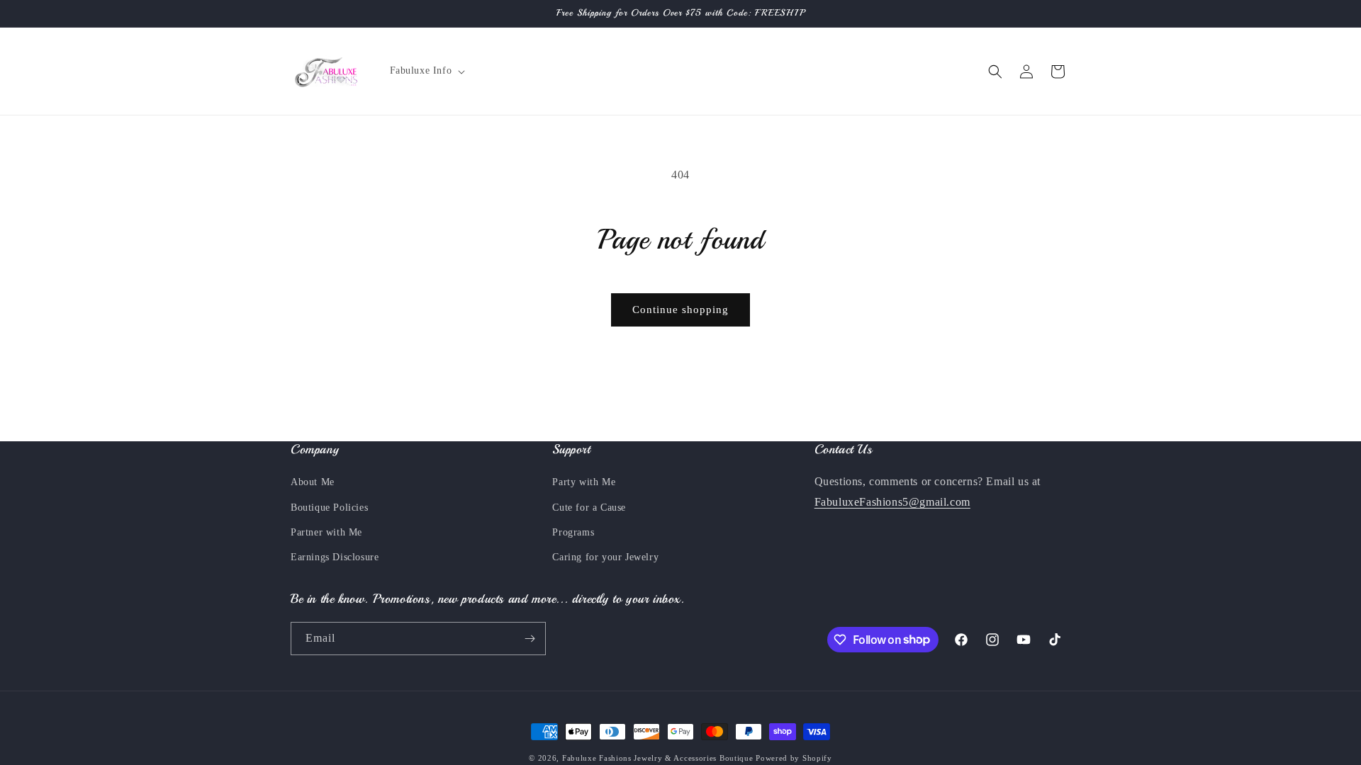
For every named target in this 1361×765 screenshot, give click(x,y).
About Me (313, 482)
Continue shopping (680, 309)
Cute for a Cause (589, 507)
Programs (573, 532)
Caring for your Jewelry (605, 557)
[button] (426, 71)
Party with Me (583, 482)
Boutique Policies (329, 507)
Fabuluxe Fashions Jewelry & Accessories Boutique (659, 758)
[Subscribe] (529, 638)
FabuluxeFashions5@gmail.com (892, 502)
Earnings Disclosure (335, 557)
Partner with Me (326, 532)
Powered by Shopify (794, 758)
